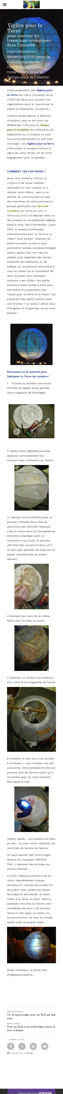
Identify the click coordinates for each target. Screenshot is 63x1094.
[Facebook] (10, 1046)
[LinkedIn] (33, 1046)
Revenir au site (16, 1039)
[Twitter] (22, 1046)
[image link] (31, 4)
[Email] (44, 1046)
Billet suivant (13, 1023)
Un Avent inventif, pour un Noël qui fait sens (31, 1017)
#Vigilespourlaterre (19, 974)
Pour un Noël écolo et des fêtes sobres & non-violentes (31, 1029)
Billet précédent (15, 1011)
